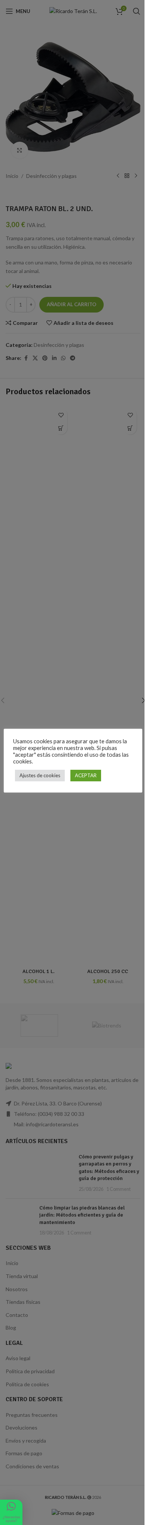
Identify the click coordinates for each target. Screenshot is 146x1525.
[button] (11, 1512)
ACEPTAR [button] (86, 775)
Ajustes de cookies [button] (39, 775)
